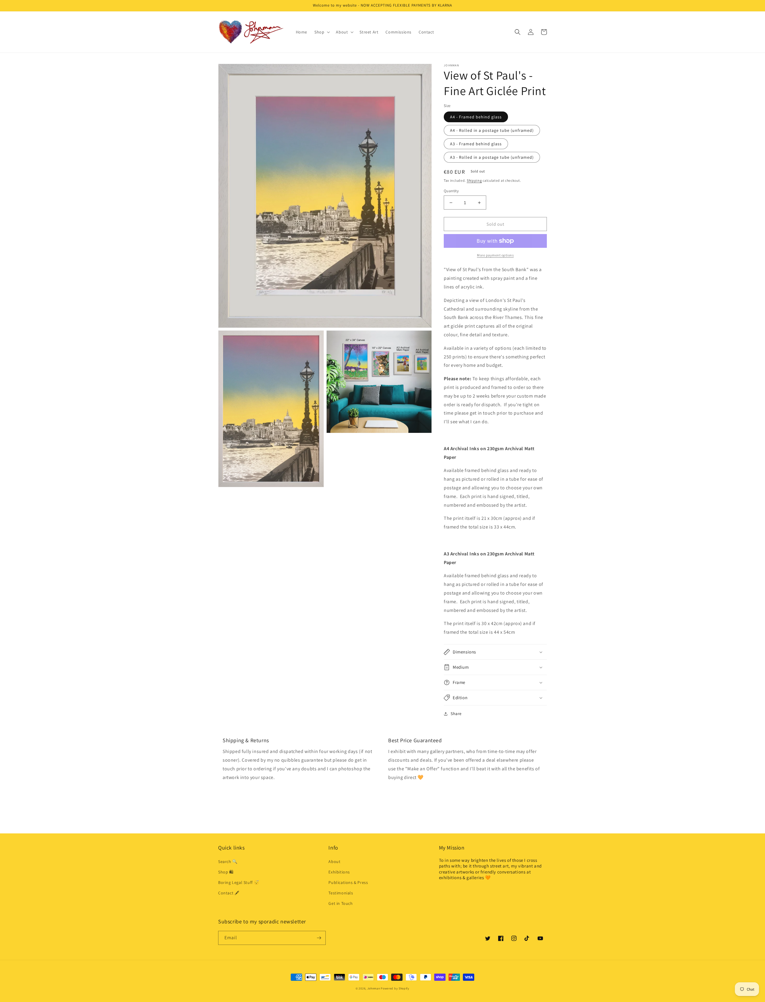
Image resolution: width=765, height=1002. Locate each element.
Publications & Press (348, 882)
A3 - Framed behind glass (476, 143)
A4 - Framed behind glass (476, 117)
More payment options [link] (495, 255)
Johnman (373, 988)
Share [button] (456, 713)
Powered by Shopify (395, 988)
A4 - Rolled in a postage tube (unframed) (492, 130)
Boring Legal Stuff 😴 (238, 882)
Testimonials (340, 893)
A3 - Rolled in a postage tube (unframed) (492, 157)
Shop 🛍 (226, 872)
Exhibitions (339, 872)
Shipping (474, 180)
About (334, 861)
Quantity (451, 190)
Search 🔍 (228, 861)
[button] (321, 32)
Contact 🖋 (228, 893)
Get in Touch (340, 903)
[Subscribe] (318, 938)
